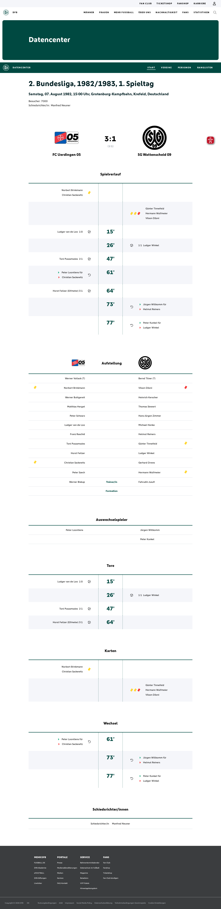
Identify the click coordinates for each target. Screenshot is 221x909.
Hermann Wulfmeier (157, 213)
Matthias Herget (76, 406)
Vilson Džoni (152, 218)
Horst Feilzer (60, 291)
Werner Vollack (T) (75, 378)
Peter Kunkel (150, 323)
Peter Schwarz (77, 416)
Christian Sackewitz (72, 195)
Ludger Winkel (151, 245)
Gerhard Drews (146, 463)
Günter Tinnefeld (155, 208)
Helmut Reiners (151, 309)
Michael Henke (146, 425)
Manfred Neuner (60, 105)
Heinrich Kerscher (148, 397)
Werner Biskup (77, 482)
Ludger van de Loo (67, 232)
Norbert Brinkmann (72, 190)
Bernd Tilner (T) (146, 378)
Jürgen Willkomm (153, 304)
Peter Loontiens (70, 272)
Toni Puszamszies (68, 259)
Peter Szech (78, 472)
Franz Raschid (77, 434)
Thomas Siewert (147, 406)
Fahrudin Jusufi (146, 482)
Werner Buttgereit (75, 397)
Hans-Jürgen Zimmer (149, 416)
